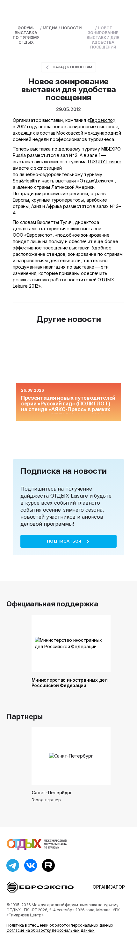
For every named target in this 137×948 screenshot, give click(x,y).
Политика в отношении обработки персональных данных (59, 925)
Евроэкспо (101, 120)
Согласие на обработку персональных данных (50, 930)
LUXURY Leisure (104, 161)
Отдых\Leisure (95, 180)
